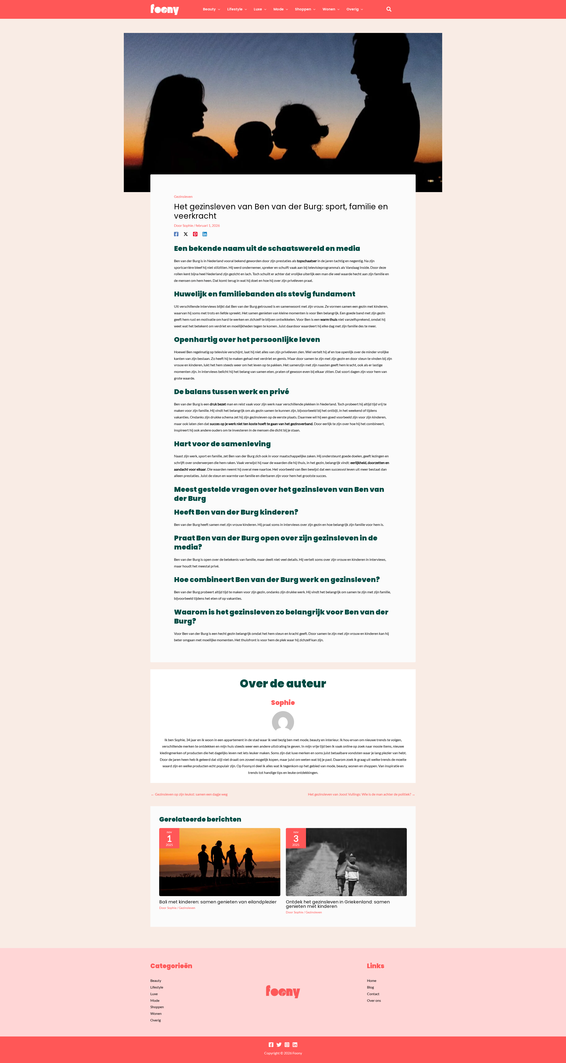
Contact (373, 994)
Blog (370, 987)
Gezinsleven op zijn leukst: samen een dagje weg (189, 794)
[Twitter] (279, 1044)
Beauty (155, 980)
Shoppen (157, 1007)
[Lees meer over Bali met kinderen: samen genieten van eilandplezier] (219, 861)
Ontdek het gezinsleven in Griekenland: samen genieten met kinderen (338, 904)
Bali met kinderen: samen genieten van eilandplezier (218, 902)
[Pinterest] (195, 233)
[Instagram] (287, 1044)
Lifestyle (156, 987)
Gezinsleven (183, 196)
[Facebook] (176, 233)
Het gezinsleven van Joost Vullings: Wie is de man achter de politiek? (361, 794)
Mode (154, 1000)
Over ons (374, 1000)
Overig (155, 1020)
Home (371, 980)
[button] (218, 9)
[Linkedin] (205, 233)
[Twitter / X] (186, 233)
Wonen (156, 1013)
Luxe (154, 994)
